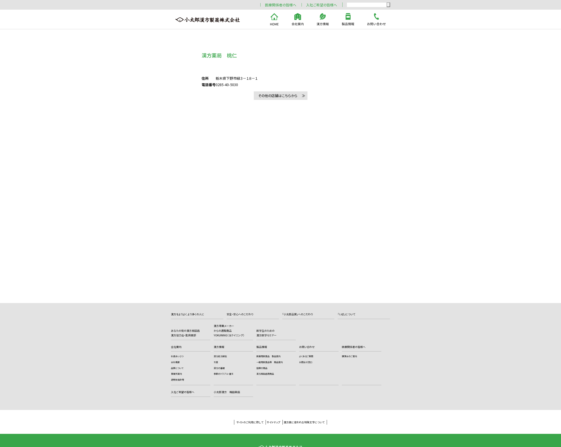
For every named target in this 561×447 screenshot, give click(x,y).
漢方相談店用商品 (265, 373)
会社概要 (175, 362)
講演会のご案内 (349, 356)
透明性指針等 (177, 379)
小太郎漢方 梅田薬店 (227, 392)
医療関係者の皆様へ (280, 4)
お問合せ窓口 (305, 362)
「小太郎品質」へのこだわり (297, 314)
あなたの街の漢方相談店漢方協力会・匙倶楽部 (185, 333)
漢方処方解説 (220, 356)
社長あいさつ (177, 356)
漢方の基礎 (219, 368)
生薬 (216, 362)
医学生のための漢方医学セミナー (266, 333)
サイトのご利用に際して (249, 422)
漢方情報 (219, 347)
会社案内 (176, 347)
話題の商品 (261, 368)
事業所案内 (176, 373)
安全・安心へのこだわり (240, 314)
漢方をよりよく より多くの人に (187, 314)
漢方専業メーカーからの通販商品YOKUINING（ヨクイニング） (229, 330)
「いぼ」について (346, 314)
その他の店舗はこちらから (277, 95)
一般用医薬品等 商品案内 (269, 362)
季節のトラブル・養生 (223, 373)
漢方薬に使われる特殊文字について (304, 422)
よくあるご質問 (306, 356)
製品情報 (261, 347)
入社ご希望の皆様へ (321, 4)
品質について (177, 368)
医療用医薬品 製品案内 (268, 356)
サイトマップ (273, 422)
